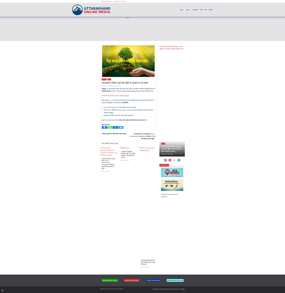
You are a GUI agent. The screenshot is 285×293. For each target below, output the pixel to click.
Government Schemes (116, 86)
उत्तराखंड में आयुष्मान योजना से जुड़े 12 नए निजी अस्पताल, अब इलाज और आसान (128, 154)
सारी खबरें (211, 9)
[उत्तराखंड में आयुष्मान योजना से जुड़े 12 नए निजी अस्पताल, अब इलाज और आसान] (124, 148)
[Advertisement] (142, 29)
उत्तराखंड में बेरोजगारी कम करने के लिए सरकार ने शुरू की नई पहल (148, 262)
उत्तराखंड (109, 79)
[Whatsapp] (110, 127)
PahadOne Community (119, 1)
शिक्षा (201, 9)
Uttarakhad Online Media (167, 289)
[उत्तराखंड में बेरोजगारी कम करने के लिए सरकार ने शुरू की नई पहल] (148, 148)
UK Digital (182, 289)
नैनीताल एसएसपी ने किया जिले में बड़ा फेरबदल (114, 134)
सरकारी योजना (195, 9)
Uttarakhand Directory (106, 1)
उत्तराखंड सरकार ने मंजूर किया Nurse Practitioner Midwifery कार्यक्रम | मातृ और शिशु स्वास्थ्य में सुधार (142, 136)
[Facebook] (104, 127)
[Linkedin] (115, 127)
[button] (183, 10)
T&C (116, 289)
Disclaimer (111, 289)
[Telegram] (121, 127)
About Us (102, 289)
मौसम (206, 9)
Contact (106, 289)
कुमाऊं (181, 9)
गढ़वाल (187, 9)
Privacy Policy (120, 289)
